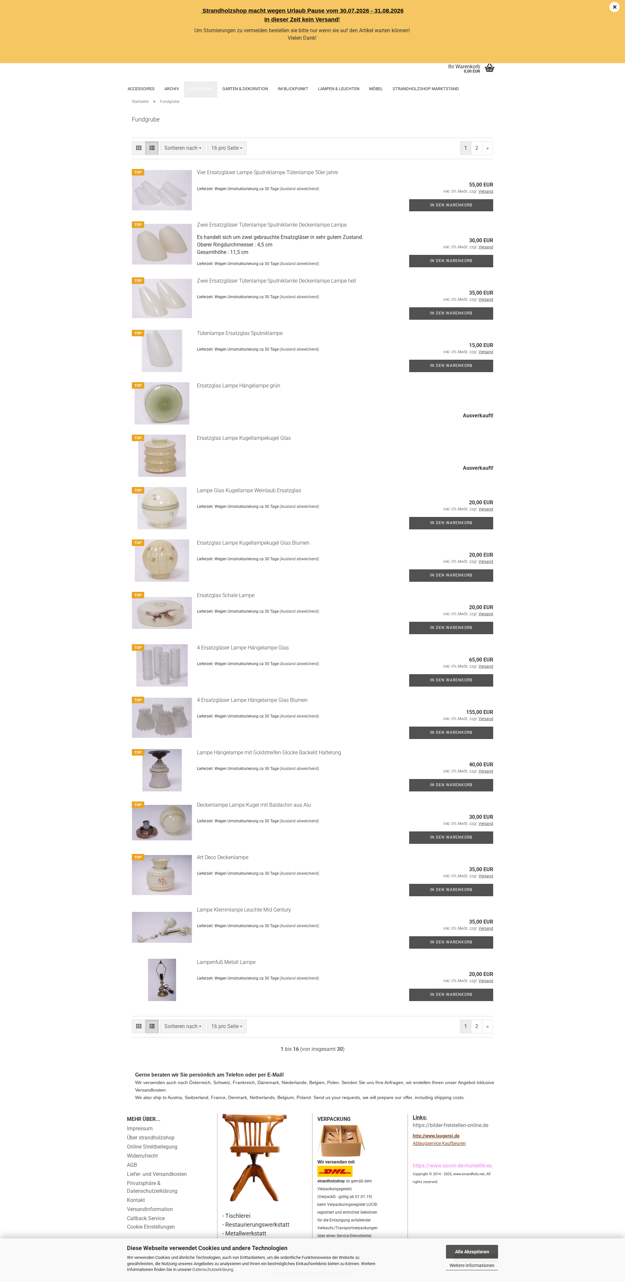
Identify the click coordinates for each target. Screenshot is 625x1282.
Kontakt (136, 1200)
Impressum (140, 1128)
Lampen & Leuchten (338, 88)
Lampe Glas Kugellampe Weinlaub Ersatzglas (249, 490)
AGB (132, 1165)
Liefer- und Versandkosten (157, 1174)
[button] (139, 148)
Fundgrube (201, 88)
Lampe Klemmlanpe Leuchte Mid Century (244, 910)
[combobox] (183, 148)
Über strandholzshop (150, 1138)
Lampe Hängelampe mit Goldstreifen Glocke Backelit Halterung (269, 752)
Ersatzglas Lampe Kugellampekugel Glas (244, 438)
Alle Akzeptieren (472, 1251)
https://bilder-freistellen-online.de (450, 1125)
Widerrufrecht (142, 1156)
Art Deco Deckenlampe (222, 857)
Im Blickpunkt (293, 88)
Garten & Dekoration (245, 88)
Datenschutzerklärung (212, 1269)
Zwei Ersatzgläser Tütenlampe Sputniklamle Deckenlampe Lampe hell (276, 281)
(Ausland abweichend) (299, 189)
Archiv (171, 88)
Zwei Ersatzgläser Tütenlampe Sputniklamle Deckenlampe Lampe (272, 225)
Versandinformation (150, 1209)
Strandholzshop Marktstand (426, 88)
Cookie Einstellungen (151, 1227)
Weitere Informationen (472, 1265)
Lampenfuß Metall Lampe (226, 962)
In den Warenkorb (451, 205)
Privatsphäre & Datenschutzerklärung (152, 1187)
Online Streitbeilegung (152, 1147)
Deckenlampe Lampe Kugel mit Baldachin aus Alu (254, 805)
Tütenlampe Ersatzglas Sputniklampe (240, 333)
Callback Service (146, 1218)
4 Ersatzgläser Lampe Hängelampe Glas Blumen (252, 700)
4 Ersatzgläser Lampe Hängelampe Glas (243, 648)
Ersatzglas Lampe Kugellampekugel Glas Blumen (253, 543)
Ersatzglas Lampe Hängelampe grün (238, 386)
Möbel (376, 88)
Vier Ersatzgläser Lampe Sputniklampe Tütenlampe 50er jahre (267, 172)
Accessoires (141, 88)
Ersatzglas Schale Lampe (226, 595)
